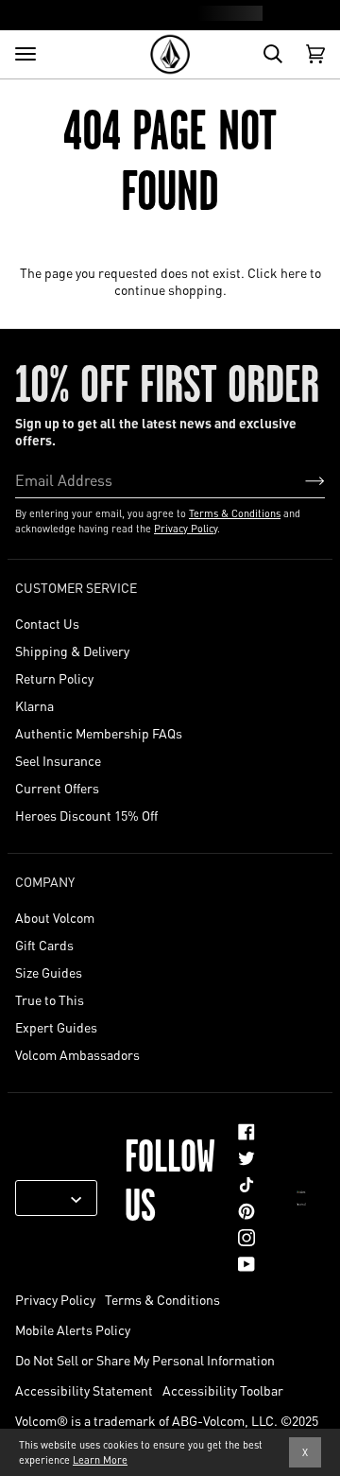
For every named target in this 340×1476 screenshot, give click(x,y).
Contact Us (47, 623)
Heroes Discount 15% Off (86, 815)
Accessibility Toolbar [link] (222, 1389)
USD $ (49, 1198)
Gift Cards (44, 944)
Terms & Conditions (234, 513)
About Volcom (54, 917)
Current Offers (57, 787)
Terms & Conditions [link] (162, 1299)
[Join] (300, 479)
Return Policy (54, 677)
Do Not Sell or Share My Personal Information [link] (145, 1359)
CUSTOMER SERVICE (76, 587)
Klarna (34, 705)
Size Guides (48, 972)
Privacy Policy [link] (55, 1299)
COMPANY (45, 881)
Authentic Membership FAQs (98, 732)
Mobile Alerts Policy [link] (72, 1329)
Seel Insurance (58, 760)
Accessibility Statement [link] (84, 1389)
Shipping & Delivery (72, 650)
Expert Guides (56, 1026)
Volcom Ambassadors (77, 1054)
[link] (246, 1131)
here (293, 272)
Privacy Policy (185, 528)
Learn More (100, 1460)
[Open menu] (25, 54)
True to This (49, 999)
